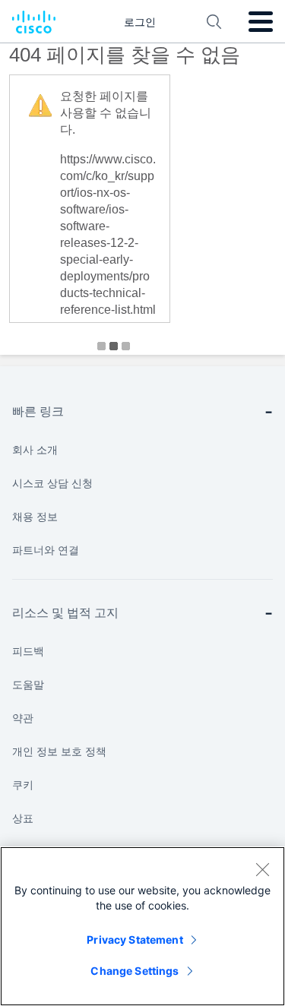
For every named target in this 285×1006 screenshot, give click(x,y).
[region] (142, 926)
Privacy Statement (134, 939)
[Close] (262, 869)
